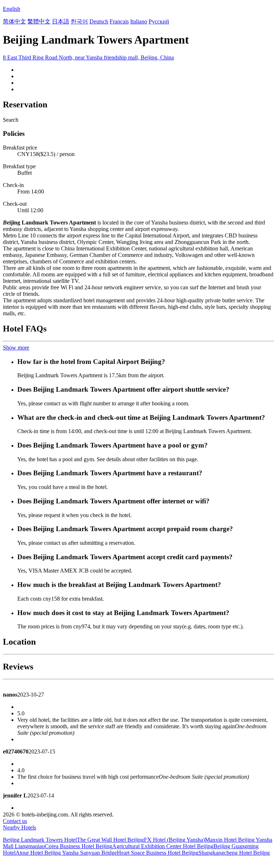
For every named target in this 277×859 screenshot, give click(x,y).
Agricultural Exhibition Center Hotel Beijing (163, 846)
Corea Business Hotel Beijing (78, 846)
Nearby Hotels (19, 827)
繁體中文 (38, 21)
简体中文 (14, 21)
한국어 (79, 21)
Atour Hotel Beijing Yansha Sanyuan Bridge (66, 853)
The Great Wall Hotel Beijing (110, 840)
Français (119, 21)
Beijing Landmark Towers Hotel (40, 840)
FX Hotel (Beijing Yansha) (174, 840)
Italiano (138, 21)
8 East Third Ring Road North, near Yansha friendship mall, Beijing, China (88, 57)
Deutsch (98, 21)
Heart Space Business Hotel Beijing (157, 853)
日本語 (60, 21)
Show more (16, 347)
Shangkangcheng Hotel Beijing (234, 853)
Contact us (15, 821)
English (11, 9)
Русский (159, 21)
